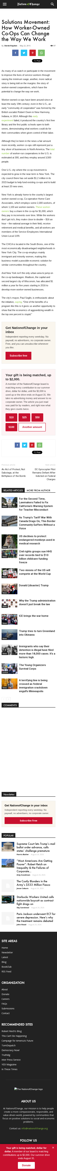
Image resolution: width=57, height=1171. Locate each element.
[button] (52, 4)
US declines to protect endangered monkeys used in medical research (37, 540)
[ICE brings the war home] (9, 619)
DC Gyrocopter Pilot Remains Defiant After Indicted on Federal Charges (43, 474)
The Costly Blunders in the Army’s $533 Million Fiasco (33, 882)
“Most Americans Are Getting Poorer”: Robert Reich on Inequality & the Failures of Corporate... (34, 866)
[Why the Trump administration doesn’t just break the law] (9, 603)
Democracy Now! (10, 1050)
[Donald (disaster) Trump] (9, 589)
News (5, 506)
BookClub (7, 966)
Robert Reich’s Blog (12, 1031)
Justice (5, 672)
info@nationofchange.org (35, 1128)
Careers (6, 998)
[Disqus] (28, 751)
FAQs (4, 1003)
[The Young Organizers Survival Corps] (9, 668)
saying (18, 302)
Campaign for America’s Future (17, 1040)
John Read (21, 924)
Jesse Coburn (22, 888)
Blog (4, 961)
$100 (11, 427)
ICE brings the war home (33, 615)
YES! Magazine (9, 1064)
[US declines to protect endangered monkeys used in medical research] (9, 541)
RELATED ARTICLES (13, 490)
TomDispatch (9, 1045)
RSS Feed (6, 971)
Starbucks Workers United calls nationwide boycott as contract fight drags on (35, 900)
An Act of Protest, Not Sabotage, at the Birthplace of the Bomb (14, 472)
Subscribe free (18, 355)
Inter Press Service (11, 1059)
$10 (11, 417)
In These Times (9, 1069)
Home (5, 947)
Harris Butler (23, 854)
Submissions (8, 1008)
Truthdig (6, 1054)
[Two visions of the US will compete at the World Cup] (9, 573)
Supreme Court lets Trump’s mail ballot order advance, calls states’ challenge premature (36, 847)
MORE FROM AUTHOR (38, 490)
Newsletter (7, 952)
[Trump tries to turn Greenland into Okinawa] (9, 634)
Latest (5, 957)
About (5, 989)
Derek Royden (10, 45)
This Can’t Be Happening (14, 1035)
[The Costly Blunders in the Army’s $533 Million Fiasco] (8, 885)
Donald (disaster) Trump (34, 585)
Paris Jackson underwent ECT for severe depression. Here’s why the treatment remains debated (36, 917)
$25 (24, 417)
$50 (37, 417)
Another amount (32, 427)
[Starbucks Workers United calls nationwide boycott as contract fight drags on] (8, 899)
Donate (5, 994)
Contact (6, 1013)
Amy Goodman (23, 875)
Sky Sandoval (23, 907)
